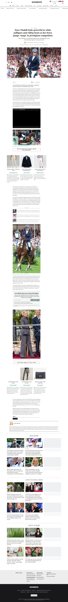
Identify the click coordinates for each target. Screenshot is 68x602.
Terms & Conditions (29, 305)
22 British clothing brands (31, 579)
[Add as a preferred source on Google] (34, 595)
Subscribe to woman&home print (51, 574)
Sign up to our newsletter (51, 576)
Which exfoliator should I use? (54, 8)
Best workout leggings (40, 577)
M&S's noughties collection (43, 8)
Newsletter (38, 82)
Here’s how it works (45, 44)
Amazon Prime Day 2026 (10, 8)
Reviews (51, 5)
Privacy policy (48, 590)
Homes (22, 5)
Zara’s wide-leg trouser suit (34, 402)
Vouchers (28, 581)
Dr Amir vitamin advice (32, 8)
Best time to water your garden (21, 8)
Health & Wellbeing (28, 5)
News (43, 42)
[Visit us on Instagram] (61, 1)
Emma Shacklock (30, 42)
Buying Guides (45, 5)
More (56, 5)
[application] (26, 118)
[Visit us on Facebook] (58, 1)
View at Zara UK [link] (26, 172)
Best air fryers (39, 575)
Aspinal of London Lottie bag (30, 404)
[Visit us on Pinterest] (62, 1)
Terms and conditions (41, 590)
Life (34, 5)
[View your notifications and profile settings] (11, 2)
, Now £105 (24, 387)
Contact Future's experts (26, 590)
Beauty (17, 5)
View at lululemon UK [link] (13, 172)
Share (15, 82)
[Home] (10, 5)
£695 (35, 387)
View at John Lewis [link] (40, 172)
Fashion (13, 5)
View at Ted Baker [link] (13, 385)
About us (19, 590)
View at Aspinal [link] (40, 385)
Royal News (39, 5)
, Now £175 (11, 387)
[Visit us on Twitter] (60, 1)
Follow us (34, 82)
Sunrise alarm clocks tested (31, 575)
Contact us (34, 590)
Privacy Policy (35, 305)
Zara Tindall (15, 418)
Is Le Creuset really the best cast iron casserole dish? (31, 577)
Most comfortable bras (40, 578)
